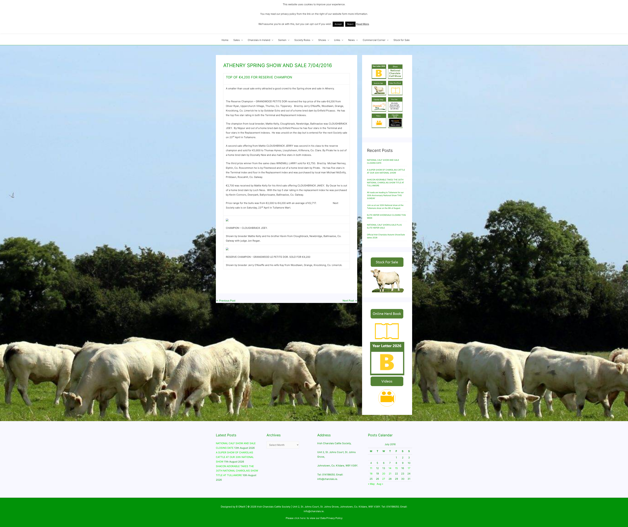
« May (371, 483)
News (351, 40)
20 (383, 473)
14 (390, 468)
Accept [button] (338, 24)
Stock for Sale (401, 40)
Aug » (380, 483)
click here (299, 518)
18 (371, 473)
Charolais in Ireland (259, 40)
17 (409, 468)
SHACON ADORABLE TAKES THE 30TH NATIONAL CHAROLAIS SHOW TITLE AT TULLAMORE (385, 182)
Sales (236, 40)
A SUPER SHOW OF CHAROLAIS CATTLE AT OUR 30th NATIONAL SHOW (235, 457)
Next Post (350, 300)
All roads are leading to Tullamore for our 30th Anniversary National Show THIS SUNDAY (385, 195)
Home (225, 40)
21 (390, 473)
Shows (322, 40)
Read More (362, 24)
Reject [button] (350, 24)
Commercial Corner (374, 40)
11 (371, 468)
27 (383, 478)
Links (337, 40)
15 (396, 468)
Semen (282, 40)
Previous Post (225, 300)
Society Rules (302, 40)
